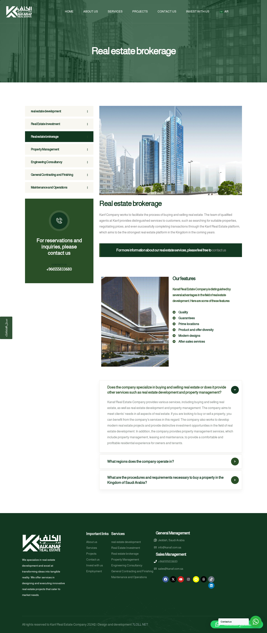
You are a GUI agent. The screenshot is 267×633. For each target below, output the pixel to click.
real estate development (46, 111)
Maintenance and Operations (49, 187)
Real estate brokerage (45, 136)
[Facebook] (165, 579)
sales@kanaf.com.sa (170, 568)
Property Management (45, 149)
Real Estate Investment (45, 124)
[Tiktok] (211, 579)
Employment (94, 571)
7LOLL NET (140, 624)
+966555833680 (59, 269)
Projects (140, 11)
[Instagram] (188, 579)
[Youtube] (181, 579)
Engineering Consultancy (46, 162)
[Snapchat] (196, 579)
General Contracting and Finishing (52, 174)
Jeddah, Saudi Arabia (171, 540)
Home (69, 11)
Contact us (167, 11)
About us (90, 11)
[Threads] (204, 579)
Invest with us (197, 11)
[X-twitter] (173, 579)
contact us (219, 250)
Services (115, 11)
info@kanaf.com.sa (169, 547)
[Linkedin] (211, 585)
